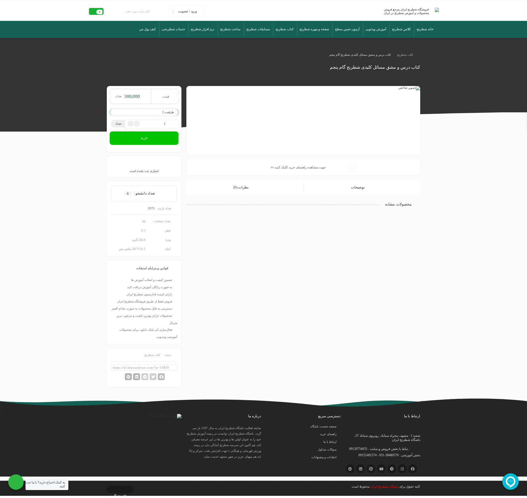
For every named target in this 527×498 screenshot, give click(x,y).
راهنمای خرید (328, 434)
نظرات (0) (241, 187)
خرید (144, 138)
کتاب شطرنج (405, 54)
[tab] (361, 187)
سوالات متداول (327, 449)
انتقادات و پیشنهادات (324, 457)
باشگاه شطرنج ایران (384, 486)
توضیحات (358, 187)
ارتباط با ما (330, 441)
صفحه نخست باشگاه (323, 426)
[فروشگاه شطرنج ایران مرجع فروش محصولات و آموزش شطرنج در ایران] (408, 11)
